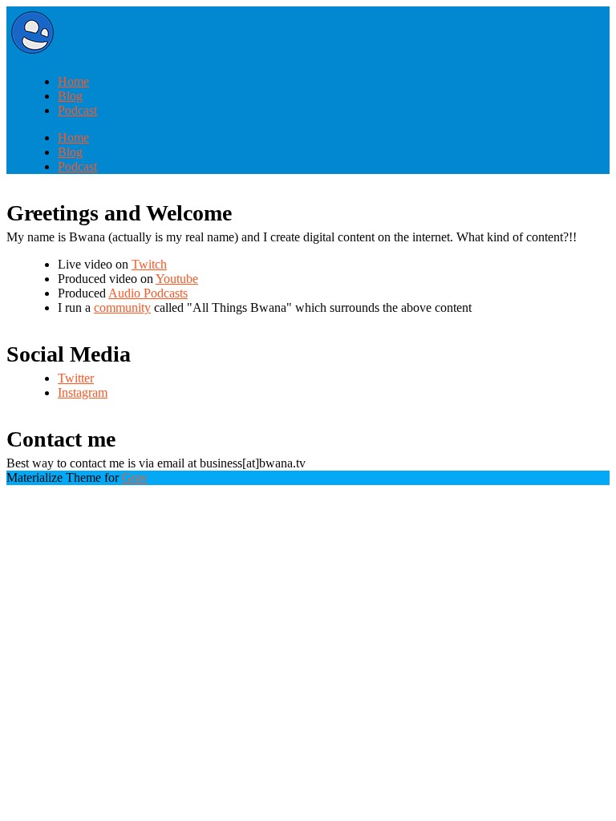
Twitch (149, 264)
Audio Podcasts (148, 293)
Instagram (82, 392)
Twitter (76, 378)
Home (73, 81)
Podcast (77, 110)
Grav (135, 477)
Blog (70, 96)
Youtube (177, 278)
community (122, 307)
